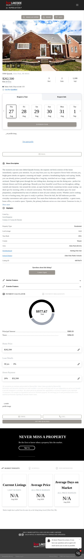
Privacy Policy (53, 556)
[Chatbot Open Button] (78, 553)
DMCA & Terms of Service (67, 556)
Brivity (11, 556)
